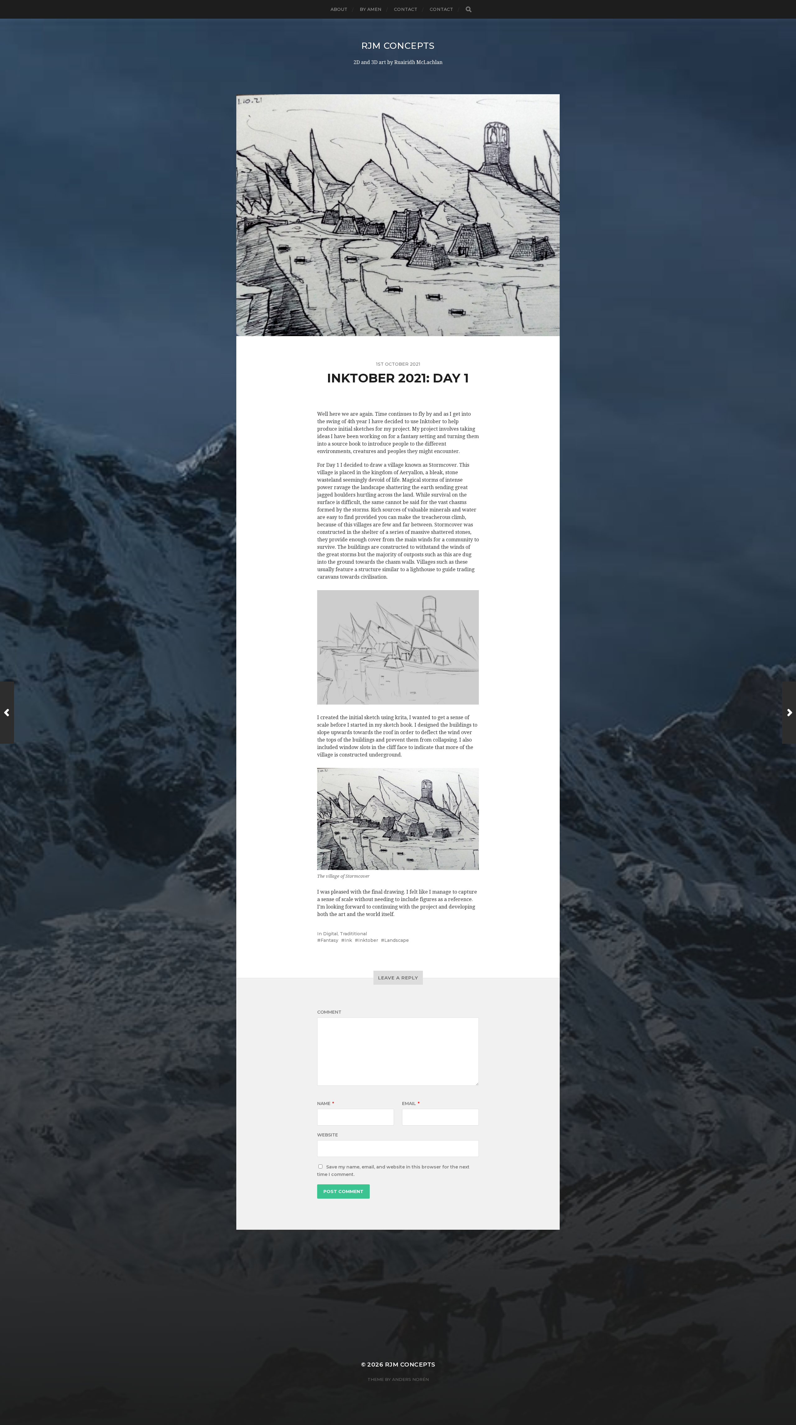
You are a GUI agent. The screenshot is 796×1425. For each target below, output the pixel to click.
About (339, 9)
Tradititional (353, 934)
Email (410, 1103)
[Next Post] (789, 713)
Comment (329, 1012)
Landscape (396, 940)
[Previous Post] (7, 713)
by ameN (371, 9)
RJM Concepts (398, 45)
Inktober (368, 940)
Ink (348, 940)
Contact (405, 9)
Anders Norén (410, 1379)
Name (325, 1103)
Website (327, 1135)
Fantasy (329, 940)
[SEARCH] (468, 9)
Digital (330, 934)
